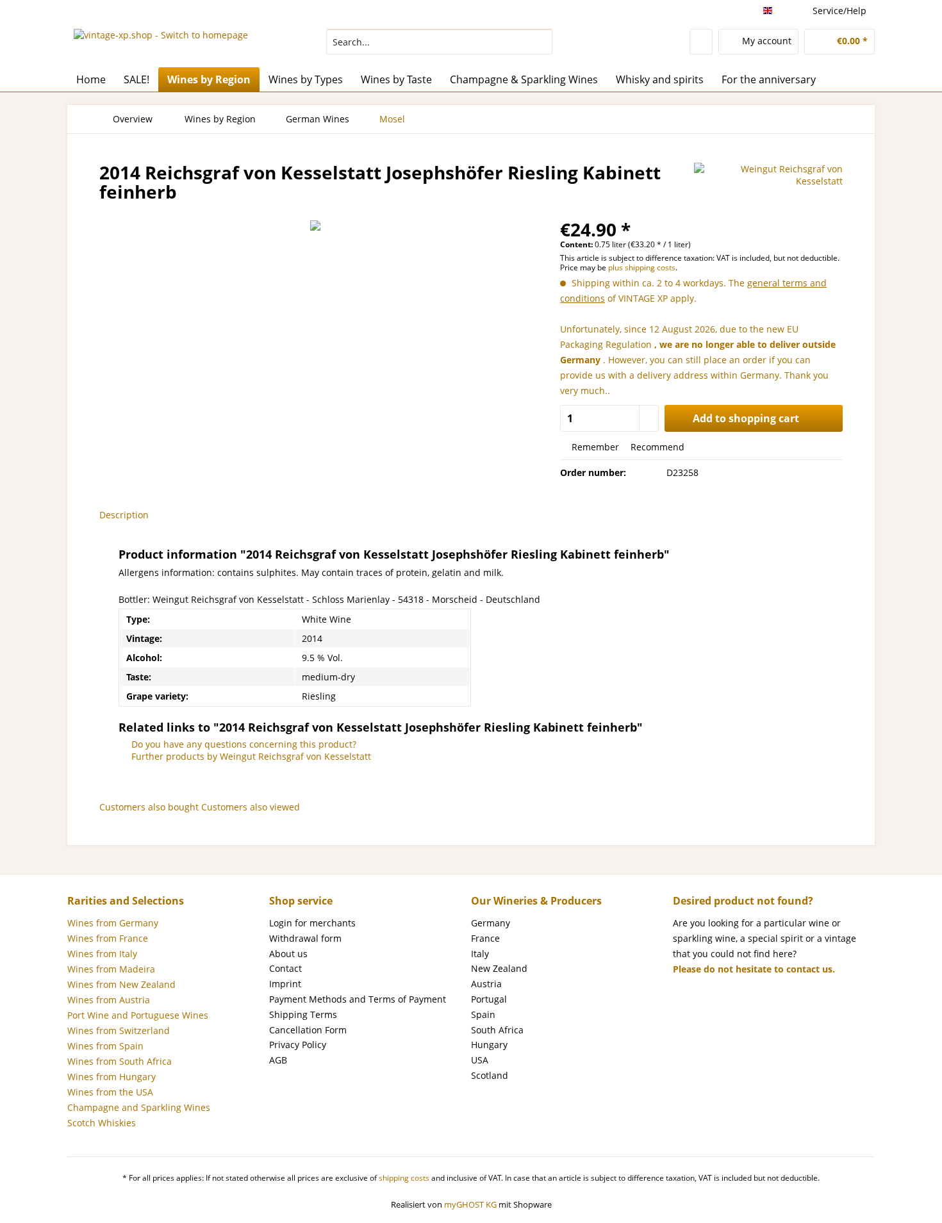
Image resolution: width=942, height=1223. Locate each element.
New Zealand (499, 968)
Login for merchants (312, 923)
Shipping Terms (303, 1014)
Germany (490, 923)
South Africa (497, 1030)
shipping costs (404, 1177)
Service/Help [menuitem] (839, 10)
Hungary (489, 1044)
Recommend (656, 447)
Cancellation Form (308, 1030)
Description (124, 515)
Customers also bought (149, 807)
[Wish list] (701, 41)
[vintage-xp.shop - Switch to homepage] (161, 45)
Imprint (285, 984)
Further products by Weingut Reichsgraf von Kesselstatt (250, 756)
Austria (486, 984)
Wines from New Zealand (121, 984)
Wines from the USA (110, 1092)
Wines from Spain (105, 1046)
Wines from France (107, 938)
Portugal (489, 999)
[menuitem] (439, 48)
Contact (285, 968)
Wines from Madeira (111, 969)
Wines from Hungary (111, 1077)
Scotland (489, 1075)
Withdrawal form (305, 938)
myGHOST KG (470, 1204)
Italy (480, 954)
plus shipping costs (641, 267)
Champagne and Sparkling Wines (138, 1107)
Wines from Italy (102, 954)
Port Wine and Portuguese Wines (137, 1015)
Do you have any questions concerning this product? (242, 744)
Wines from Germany (112, 923)
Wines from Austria (108, 1000)
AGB (278, 1060)
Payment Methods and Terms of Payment (357, 999)
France (485, 938)
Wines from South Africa (119, 1061)
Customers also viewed (250, 807)
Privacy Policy (297, 1044)
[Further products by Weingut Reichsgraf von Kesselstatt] (768, 185)
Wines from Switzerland (118, 1030)
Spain (483, 1014)
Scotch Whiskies (101, 1123)
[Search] (540, 41)
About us (288, 954)
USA (479, 1060)
